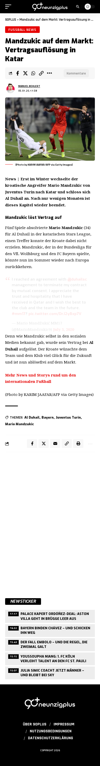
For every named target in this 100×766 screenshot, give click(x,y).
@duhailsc (77, 279)
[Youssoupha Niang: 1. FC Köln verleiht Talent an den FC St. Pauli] (50, 658)
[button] (9, 7)
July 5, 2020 (63, 329)
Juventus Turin (68, 417)
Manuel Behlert (29, 86)
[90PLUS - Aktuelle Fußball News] (50, 6)
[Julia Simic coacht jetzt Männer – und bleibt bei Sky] (50, 672)
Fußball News (22, 29)
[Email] (55, 443)
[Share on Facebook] (17, 73)
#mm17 (18, 313)
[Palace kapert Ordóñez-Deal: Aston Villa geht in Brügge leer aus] (50, 615)
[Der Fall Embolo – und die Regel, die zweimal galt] (50, 644)
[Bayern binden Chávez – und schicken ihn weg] (50, 630)
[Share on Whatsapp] (33, 73)
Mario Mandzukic (19, 424)
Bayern (48, 417)
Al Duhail (31, 417)
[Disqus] (50, 522)
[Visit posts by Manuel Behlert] (10, 88)
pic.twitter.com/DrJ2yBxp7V (54, 313)
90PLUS (10, 19)
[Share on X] (25, 73)
